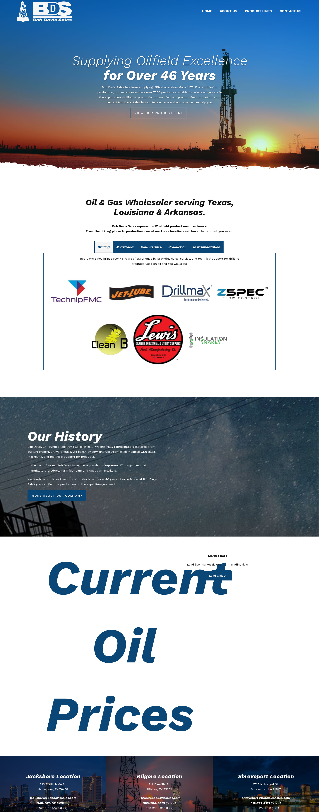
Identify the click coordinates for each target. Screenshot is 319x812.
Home (207, 11)
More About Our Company (57, 495)
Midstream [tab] (125, 247)
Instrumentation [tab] (206, 247)
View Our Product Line (158, 113)
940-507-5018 (47, 803)
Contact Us (290, 11)
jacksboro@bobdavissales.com (53, 798)
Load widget (217, 575)
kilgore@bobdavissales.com (159, 798)
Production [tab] (177, 247)
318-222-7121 (260, 803)
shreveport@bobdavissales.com (266, 798)
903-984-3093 (154, 803)
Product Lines (258, 11)
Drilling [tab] (104, 247)
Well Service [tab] (151, 247)
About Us (228, 11)
